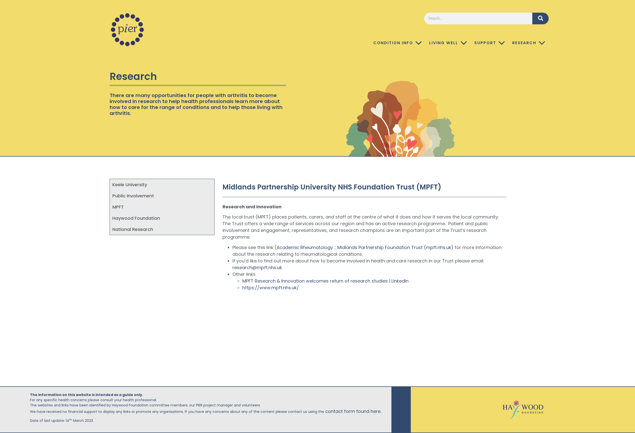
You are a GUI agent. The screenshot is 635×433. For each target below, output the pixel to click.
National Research (132, 229)
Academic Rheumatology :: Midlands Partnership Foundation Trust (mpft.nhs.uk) (365, 247)
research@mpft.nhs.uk (257, 267)
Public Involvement (133, 196)
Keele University (129, 184)
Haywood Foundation (136, 218)
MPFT (118, 207)
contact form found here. (353, 411)
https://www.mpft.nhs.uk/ (270, 288)
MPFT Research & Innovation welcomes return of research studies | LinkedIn (325, 281)
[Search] (540, 18)
